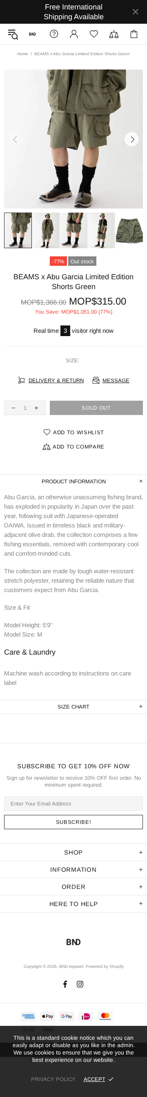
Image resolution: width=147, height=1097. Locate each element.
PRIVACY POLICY (53, 1079)
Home (22, 54)
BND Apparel (32, 34)
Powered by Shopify (105, 966)
